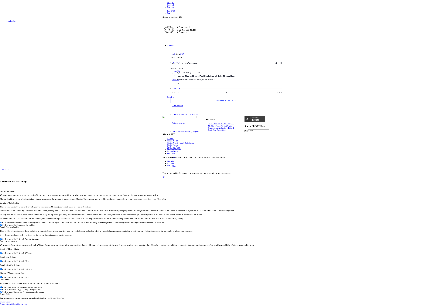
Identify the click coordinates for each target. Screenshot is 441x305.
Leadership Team (173, 147)
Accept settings (5, 304)
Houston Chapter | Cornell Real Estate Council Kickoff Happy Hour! (206, 76)
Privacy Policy (5, 302)
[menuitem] (222, 11)
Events (173, 57)
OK (164, 177)
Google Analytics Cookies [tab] (9, 227)
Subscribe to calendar (225, 100)
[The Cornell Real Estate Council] (180, 35)
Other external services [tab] (8, 241)
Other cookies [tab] (5, 279)
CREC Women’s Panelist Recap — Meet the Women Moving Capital (221, 125)
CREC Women (172, 145)
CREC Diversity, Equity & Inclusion (180, 143)
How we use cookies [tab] (7, 191)
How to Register (173, 151)
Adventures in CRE (233, 157)
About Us (170, 139)
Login (169, 13)
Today (226, 92)
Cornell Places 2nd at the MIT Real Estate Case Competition (221, 129)
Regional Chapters (174, 149)
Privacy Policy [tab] (5, 294)
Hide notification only (19, 304)
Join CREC (171, 11)
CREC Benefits (172, 141)
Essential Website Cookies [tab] (9, 203)
